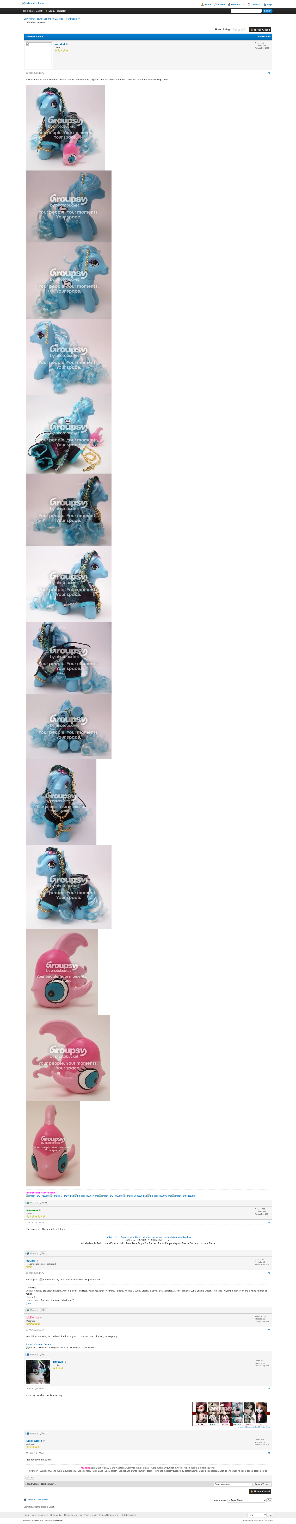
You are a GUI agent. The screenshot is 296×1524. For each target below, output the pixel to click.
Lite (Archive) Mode (88, 1515)
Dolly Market (56, 1515)
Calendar (255, 4)
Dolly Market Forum (33, 19)
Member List (237, 4)
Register (61, 11)
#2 (269, 1222)
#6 (269, 1453)
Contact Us (43, 1515)
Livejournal (242, 1427)
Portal (208, 4)
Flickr (268, 1427)
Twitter (263, 1427)
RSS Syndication (128, 1515)
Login (51, 11)
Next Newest (47, 1484)
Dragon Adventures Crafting (177, 1237)
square (30, 1260)
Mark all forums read (108, 1515)
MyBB (36, 1520)
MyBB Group (57, 1520)
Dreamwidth (250, 1427)
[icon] (28, 1303)
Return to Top (70, 1515)
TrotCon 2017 (112, 1237)
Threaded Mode (263, 36)
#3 (269, 1273)
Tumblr (257, 1427)
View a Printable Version (38, 1499)
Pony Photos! (71, 19)
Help (269, 4)
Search (221, 4)
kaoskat (60, 44)
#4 (269, 1330)
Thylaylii (58, 1361)
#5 (269, 1388)
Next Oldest (33, 1484)
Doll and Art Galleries (53, 19)
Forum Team (30, 1515)
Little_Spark (34, 1440)
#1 (269, 73)
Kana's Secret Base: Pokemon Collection (141, 1237)
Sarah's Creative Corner (38, 1344)
